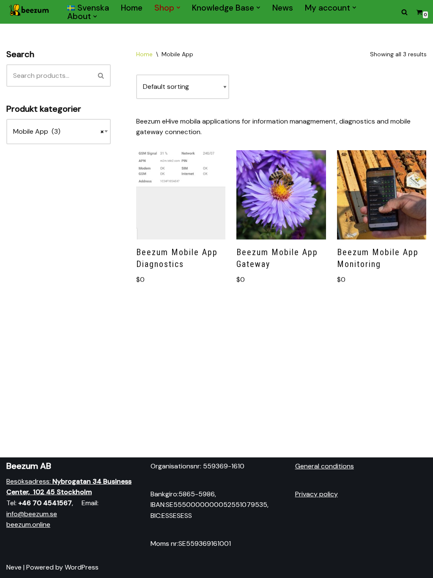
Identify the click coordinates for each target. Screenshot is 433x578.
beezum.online (28, 524)
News (282, 7)
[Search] (404, 12)
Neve (14, 567)
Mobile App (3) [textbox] (58, 131)
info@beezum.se (31, 513)
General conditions (324, 466)
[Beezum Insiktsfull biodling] (29, 11)
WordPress (82, 567)
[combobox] (58, 131)
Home (132, 7)
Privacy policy (316, 494)
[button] (178, 8)
